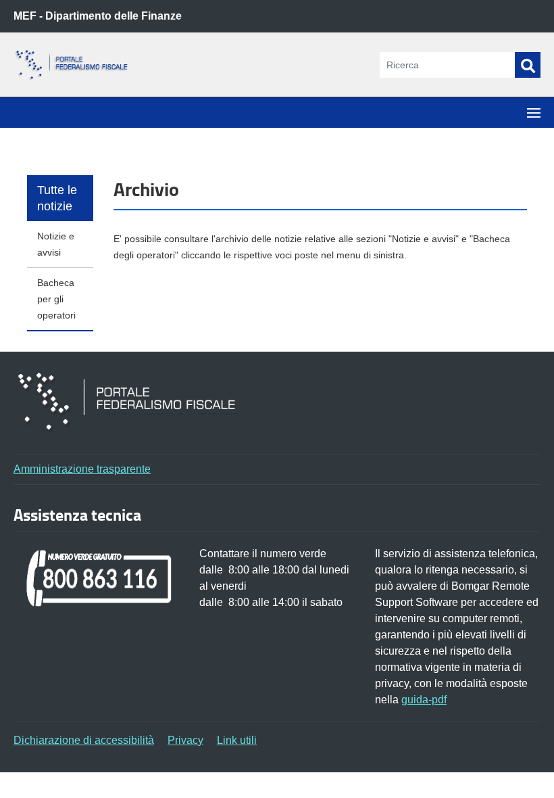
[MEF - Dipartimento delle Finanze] (81, 65)
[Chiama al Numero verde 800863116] (100, 577)
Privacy (185, 740)
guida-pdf (424, 699)
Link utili (237, 740)
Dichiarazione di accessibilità (84, 740)
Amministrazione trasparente (82, 469)
